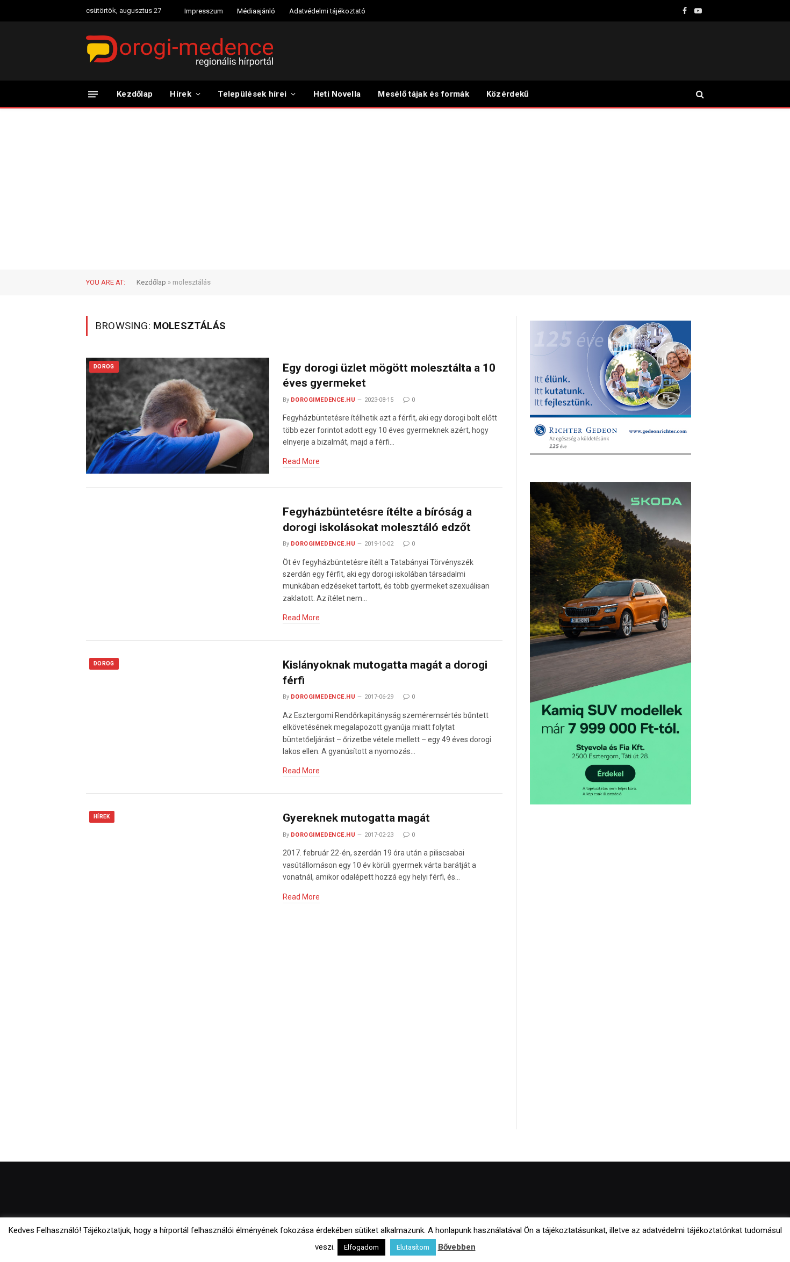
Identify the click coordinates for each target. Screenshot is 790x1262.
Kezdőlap (135, 94)
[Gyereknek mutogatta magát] (177, 866)
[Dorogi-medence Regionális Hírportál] (179, 51)
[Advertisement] (395, 189)
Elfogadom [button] (361, 1247)
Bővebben (457, 1247)
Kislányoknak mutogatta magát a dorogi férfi (385, 672)
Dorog (104, 366)
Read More (301, 461)
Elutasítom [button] (413, 1247)
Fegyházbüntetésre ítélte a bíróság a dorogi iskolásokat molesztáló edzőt (377, 519)
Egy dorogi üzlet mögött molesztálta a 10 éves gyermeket (389, 375)
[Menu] (93, 93)
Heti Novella (337, 94)
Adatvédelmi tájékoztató (327, 11)
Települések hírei (252, 94)
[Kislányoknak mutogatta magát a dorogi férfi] (177, 713)
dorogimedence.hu (323, 399)
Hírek (180, 94)
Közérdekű (507, 94)
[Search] (699, 94)
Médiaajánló (256, 11)
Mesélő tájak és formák (423, 94)
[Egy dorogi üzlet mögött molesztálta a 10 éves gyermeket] (177, 416)
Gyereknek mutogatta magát (356, 817)
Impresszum (203, 11)
